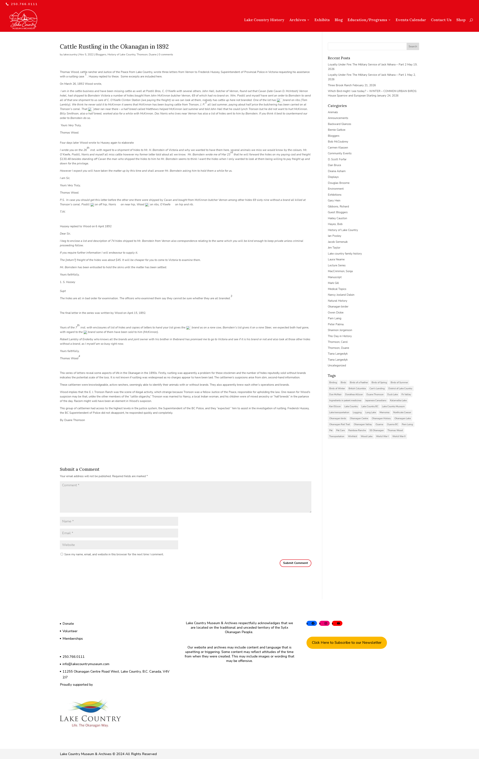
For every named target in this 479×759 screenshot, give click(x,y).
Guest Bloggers (338, 212)
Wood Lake (366, 436)
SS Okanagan (377, 430)
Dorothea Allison (354, 394)
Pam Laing (334, 318)
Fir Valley (406, 394)
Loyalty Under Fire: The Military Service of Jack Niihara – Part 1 (367, 75)
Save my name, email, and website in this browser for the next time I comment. (114, 554)
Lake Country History (264, 20)
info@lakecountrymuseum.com (85, 664)
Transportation (336, 436)
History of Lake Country (121, 54)
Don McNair (335, 394)
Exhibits (322, 20)
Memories (385, 412)
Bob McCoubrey (338, 141)
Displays (333, 177)
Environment (336, 189)
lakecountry (70, 54)
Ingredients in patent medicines (345, 400)
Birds (343, 382)
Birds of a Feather (359, 382)
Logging (357, 412)
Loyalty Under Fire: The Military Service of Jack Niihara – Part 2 (367, 64)
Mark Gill (333, 283)
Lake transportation (339, 412)
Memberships (72, 638)
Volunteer (69, 631)
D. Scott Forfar (337, 159)
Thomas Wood (395, 430)
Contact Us (441, 20)
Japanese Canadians (375, 400)
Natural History (337, 301)
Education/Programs (367, 20)
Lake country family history (345, 253)
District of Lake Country (400, 388)
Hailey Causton (337, 218)
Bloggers (101, 54)
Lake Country (351, 406)
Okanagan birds (337, 418)
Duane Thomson (375, 394)
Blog (339, 20)
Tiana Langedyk (338, 354)
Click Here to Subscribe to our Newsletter (347, 642)
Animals (333, 112)
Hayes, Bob (335, 224)
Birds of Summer (399, 382)
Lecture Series (337, 265)
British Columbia (357, 388)
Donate (68, 623)
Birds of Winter (337, 388)
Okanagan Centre (359, 418)
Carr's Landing (377, 388)
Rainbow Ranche (357, 430)
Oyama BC (392, 424)
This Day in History (340, 336)
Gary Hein (334, 200)
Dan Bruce (334, 165)
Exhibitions (334, 195)
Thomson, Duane (147, 54)
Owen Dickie (336, 312)
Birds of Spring (379, 382)
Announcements (338, 118)
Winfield (352, 436)
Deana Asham (337, 171)
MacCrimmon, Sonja (340, 271)
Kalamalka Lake (398, 400)
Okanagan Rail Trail (339, 424)
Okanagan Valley (363, 424)
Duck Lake (392, 394)
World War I (382, 436)
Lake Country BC (369, 406)
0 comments (166, 54)
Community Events (340, 153)
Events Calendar (411, 20)
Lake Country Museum (393, 406)
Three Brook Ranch (340, 85)
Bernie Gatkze (336, 130)
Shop (461, 20)
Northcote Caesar (402, 412)
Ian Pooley (334, 236)
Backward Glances (339, 124)
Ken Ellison (335, 406)
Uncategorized (337, 365)
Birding (333, 382)
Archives (297, 20)
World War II (398, 436)
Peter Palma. (336, 324)
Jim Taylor (334, 248)
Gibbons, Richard (338, 206)
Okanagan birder (338, 306)
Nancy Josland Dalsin (341, 295)
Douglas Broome (339, 183)
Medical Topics (337, 289)
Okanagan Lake (402, 418)
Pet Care (340, 430)
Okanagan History (381, 418)
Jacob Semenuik (338, 242)
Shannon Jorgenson (340, 330)
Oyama (379, 424)
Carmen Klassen (338, 147)
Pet (330, 430)
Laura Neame (336, 259)
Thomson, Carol (338, 342)
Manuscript (335, 277)
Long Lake (370, 412)
